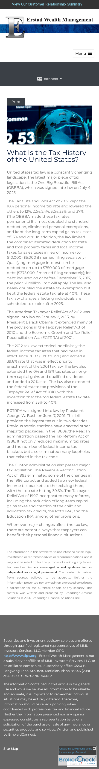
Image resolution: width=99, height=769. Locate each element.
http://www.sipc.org (20, 656)
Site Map (10, 749)
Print (16, 102)
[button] (83, 53)
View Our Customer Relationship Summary (47, 4)
